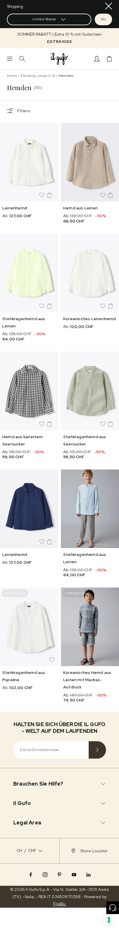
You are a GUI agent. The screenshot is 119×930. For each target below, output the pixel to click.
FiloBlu (59, 904)
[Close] (109, 6)
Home (12, 75)
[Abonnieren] (97, 750)
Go (103, 19)
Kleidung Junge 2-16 (38, 75)
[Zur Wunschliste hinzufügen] (41, 195)
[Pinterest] (59, 874)
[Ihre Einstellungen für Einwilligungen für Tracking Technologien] (108, 919)
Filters (23, 110)
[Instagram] (45, 874)
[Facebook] (30, 874)
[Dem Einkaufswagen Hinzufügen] (49, 195)
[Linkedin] (88, 874)
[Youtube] (74, 874)
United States (44, 19)
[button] (59, 38)
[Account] (97, 58)
